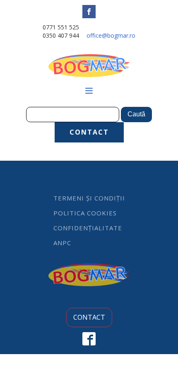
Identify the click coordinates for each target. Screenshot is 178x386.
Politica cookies (85, 213)
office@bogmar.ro (111, 35)
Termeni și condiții (89, 198)
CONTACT (89, 132)
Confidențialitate (87, 228)
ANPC (62, 243)
